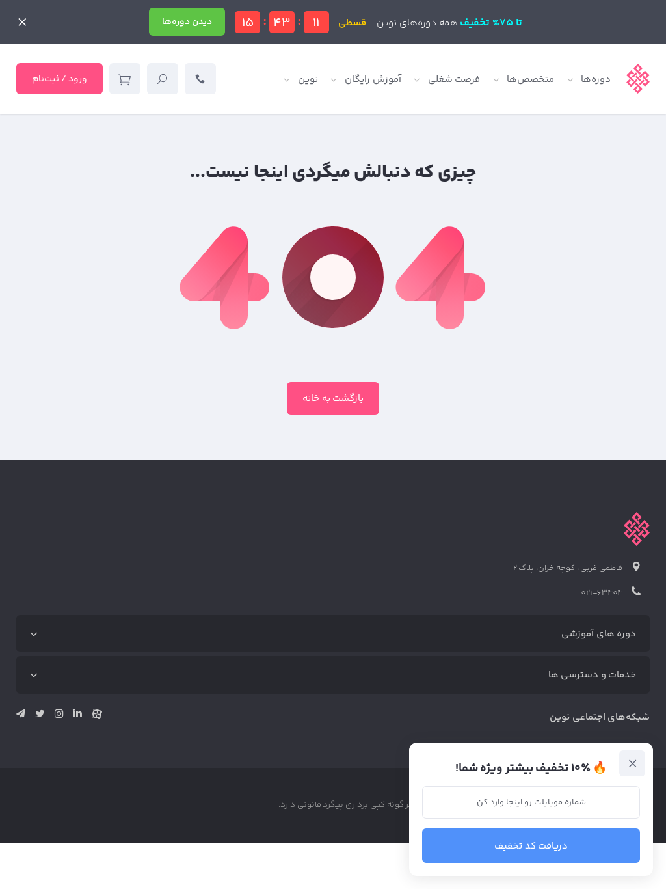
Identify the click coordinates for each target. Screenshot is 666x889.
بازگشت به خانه (333, 398)
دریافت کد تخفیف (531, 846)
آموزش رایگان (373, 79)
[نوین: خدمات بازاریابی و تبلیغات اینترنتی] (638, 79)
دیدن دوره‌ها (187, 22)
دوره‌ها (596, 79)
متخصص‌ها (530, 79)
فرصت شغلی (454, 79)
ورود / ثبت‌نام (59, 79)
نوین (308, 79)
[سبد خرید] (124, 78)
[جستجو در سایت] (162, 78)
